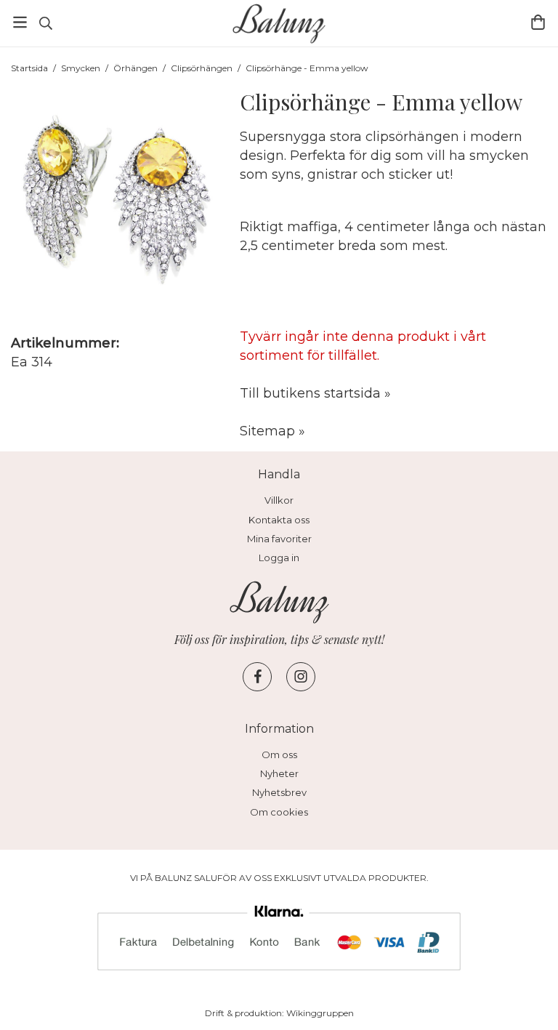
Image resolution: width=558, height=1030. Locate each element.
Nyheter (279, 773)
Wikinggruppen (320, 1012)
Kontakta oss (279, 520)
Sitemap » (272, 431)
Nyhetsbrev (279, 792)
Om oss (279, 754)
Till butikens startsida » (315, 393)
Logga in (279, 557)
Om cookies (279, 812)
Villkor (279, 500)
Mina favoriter (279, 538)
